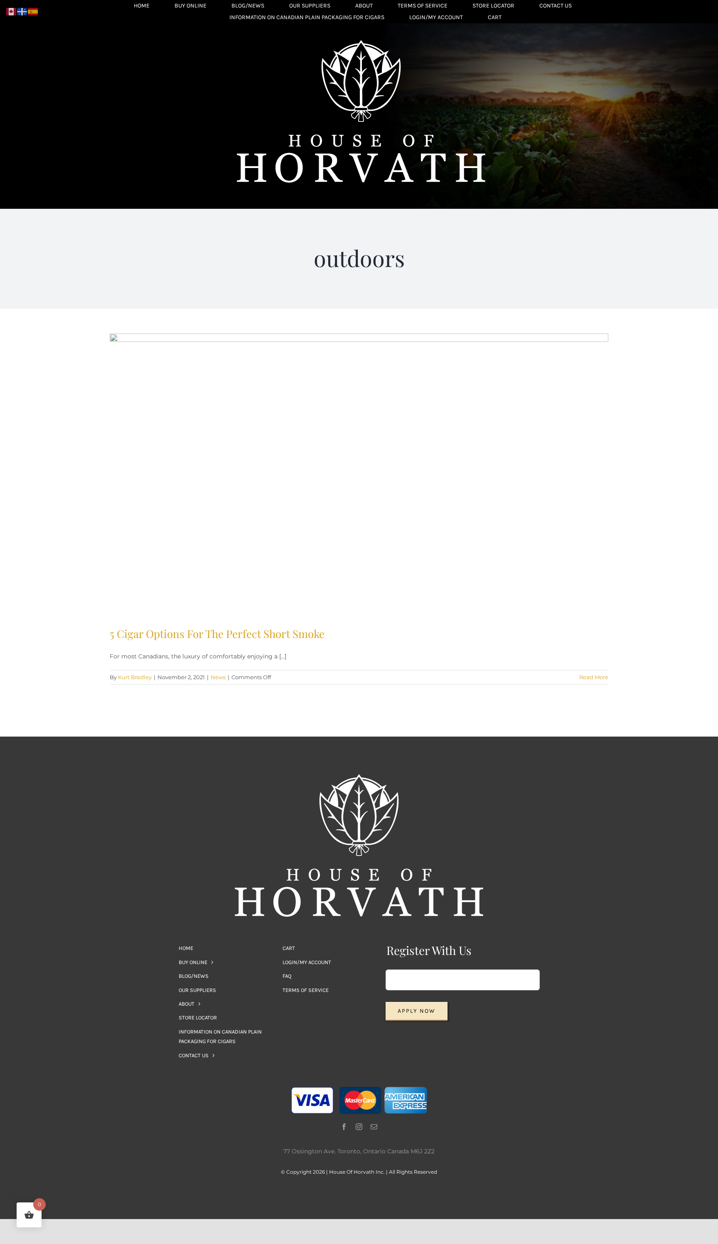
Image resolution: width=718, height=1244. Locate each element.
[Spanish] (33, 11)
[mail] (374, 1126)
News (218, 677)
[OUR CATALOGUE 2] (361, 43)
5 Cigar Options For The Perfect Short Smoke (217, 633)
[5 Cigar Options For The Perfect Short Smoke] (359, 474)
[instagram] (359, 1126)
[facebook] (344, 1126)
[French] (22, 11)
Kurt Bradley (135, 677)
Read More (593, 677)
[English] (11, 11)
